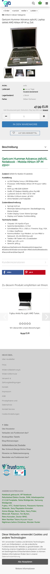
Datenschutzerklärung (11, 556)
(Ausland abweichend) (30, 92)
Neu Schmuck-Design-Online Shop (16, 449)
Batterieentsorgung (21, 453)
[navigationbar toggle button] (46, 3)
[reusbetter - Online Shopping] (5, 3)
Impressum (6, 392)
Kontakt (5, 387)
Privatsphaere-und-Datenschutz (10, 403)
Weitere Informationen (25, 569)
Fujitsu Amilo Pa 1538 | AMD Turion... (24, 313)
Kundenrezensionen (13, 262)
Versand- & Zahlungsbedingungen (11, 380)
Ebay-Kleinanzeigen (10, 441)
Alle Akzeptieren (25, 562)
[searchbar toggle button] (33, 3)
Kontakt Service (8, 409)
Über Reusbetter (8, 429)
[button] (6, 116)
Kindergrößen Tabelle (11, 437)
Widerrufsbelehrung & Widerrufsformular (11, 372)
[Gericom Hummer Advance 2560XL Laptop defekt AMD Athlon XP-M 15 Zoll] (25, 47)
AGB (4, 396)
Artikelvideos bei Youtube (13, 445)
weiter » (24, 11)
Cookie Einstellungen (10, 414)
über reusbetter (8, 359)
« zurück (15, 11)
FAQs (4, 365)
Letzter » (33, 11)
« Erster (6, 11)
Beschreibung (10, 147)
